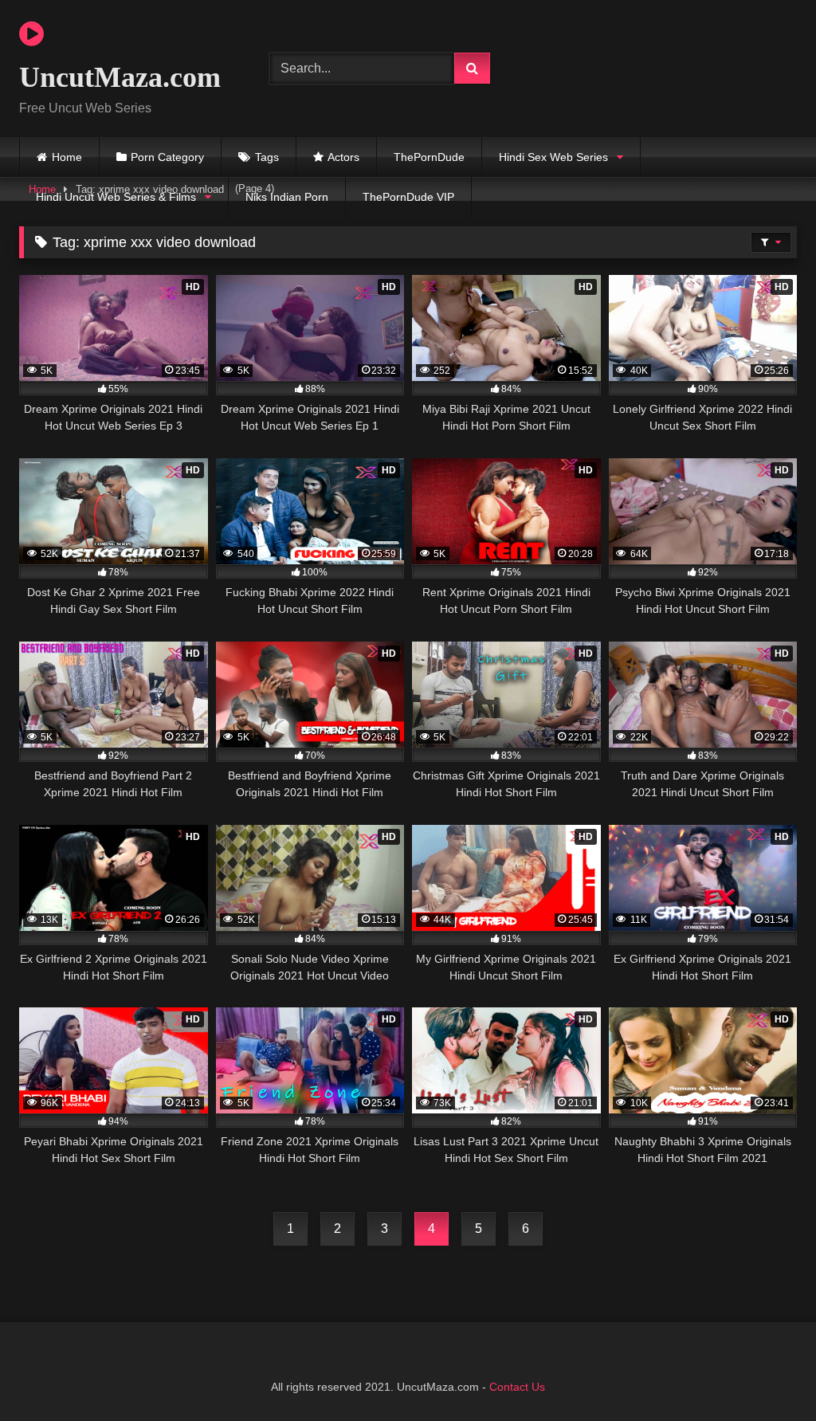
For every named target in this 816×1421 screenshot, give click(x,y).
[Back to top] (766, 1373)
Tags (267, 157)
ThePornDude (429, 157)
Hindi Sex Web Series (553, 157)
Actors (343, 157)
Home (67, 157)
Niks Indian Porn (286, 196)
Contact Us (517, 1386)
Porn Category (167, 157)
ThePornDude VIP (408, 196)
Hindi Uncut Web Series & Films (116, 196)
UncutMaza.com (120, 77)
